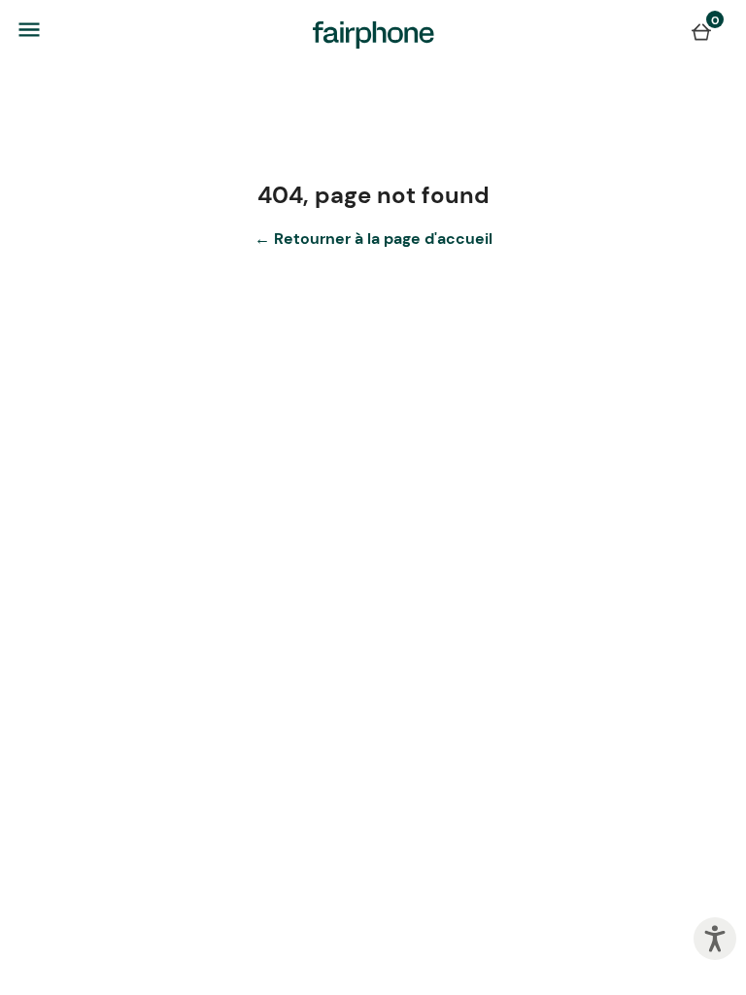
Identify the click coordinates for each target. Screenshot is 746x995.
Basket (701, 31)
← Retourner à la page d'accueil (373, 238)
